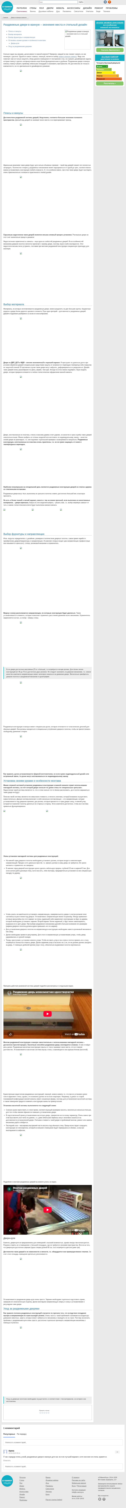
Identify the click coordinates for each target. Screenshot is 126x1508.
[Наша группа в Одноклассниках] (109, 2)
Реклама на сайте (78, 1480)
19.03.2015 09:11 (14, 1453)
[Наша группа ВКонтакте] (105, 2)
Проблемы (112, 8)
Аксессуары (73, 8)
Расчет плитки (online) (54, 1500)
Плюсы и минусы (14, 31)
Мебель (60, 8)
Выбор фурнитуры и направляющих (21, 37)
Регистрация (81, 1486)
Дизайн (87, 8)
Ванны (33, 11)
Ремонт (99, 8)
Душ (58, 11)
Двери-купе (15, 43)
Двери (50, 8)
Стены (33, 8)
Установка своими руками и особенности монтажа (27, 40)
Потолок (22, 8)
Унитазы (89, 11)
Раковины (67, 11)
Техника (106, 11)
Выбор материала (15, 34)
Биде (98, 11)
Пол (41, 8)
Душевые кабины (46, 11)
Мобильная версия (79, 1483)
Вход (74, 1486)
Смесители (78, 11)
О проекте (75, 1477)
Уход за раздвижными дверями (20, 46)
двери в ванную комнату (68, 56)
